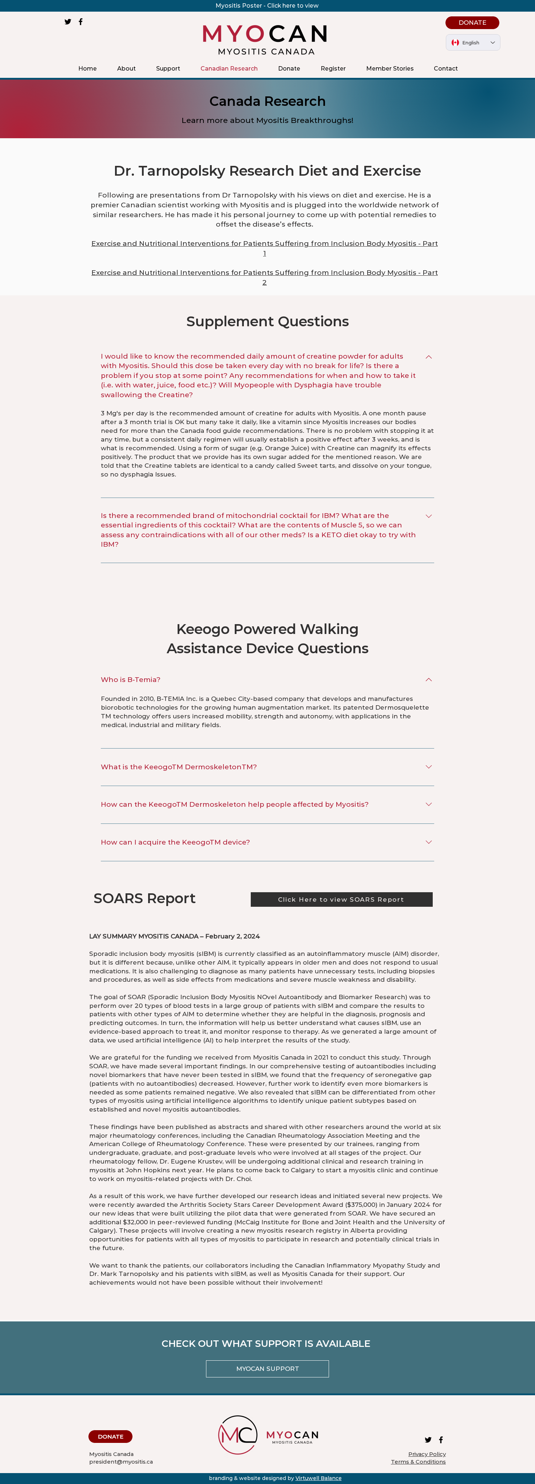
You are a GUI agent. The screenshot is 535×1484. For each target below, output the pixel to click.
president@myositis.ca (121, 1461)
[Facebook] (80, 21)
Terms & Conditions (418, 1461)
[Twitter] (67, 21)
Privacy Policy (427, 1454)
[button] (126, 68)
